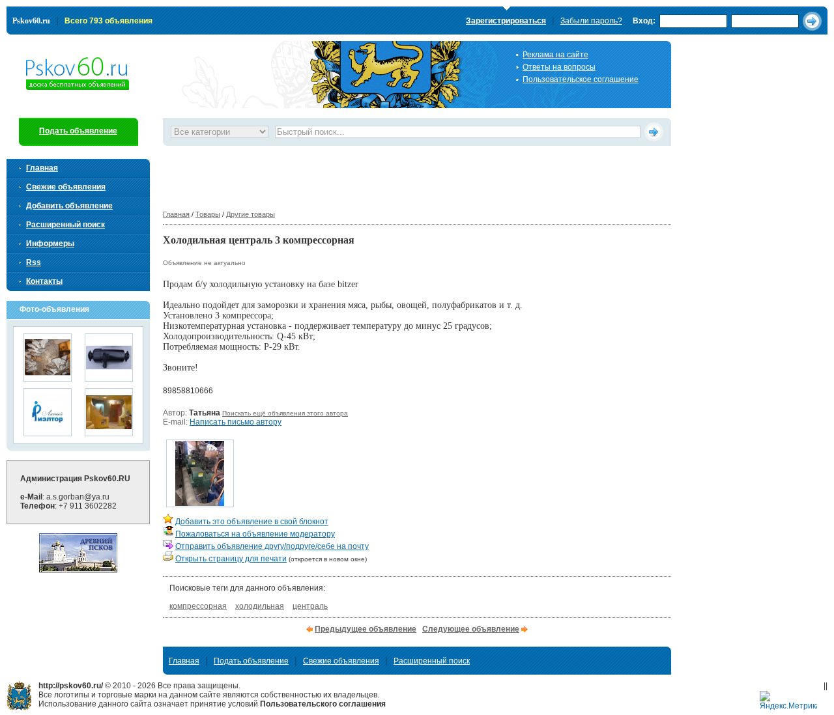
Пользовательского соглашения (323, 703)
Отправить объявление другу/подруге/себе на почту (272, 546)
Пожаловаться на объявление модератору (255, 534)
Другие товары (250, 214)
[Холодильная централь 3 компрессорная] (200, 503)
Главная (176, 214)
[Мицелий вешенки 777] (47, 377)
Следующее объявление (470, 629)
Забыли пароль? (591, 20)
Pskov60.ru (31, 20)
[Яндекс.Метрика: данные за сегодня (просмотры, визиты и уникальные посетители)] (788, 701)
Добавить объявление (69, 205)
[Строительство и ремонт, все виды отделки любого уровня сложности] (109, 432)
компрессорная (198, 606)
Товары (207, 214)
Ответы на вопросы (559, 67)
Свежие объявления (66, 186)
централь (310, 606)
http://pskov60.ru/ (19, 695)
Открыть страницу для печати (231, 558)
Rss (33, 262)
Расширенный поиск (65, 224)
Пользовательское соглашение (581, 79)
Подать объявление (78, 130)
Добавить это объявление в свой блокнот (251, 521)
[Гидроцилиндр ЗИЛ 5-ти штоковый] (109, 377)
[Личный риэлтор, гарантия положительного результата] (47, 432)
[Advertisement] (400, 175)
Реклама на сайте (555, 54)
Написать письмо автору (235, 422)
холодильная (259, 606)
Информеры (50, 243)
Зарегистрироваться (506, 20)
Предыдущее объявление (365, 629)
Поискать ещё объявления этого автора (285, 413)
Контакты (44, 281)
